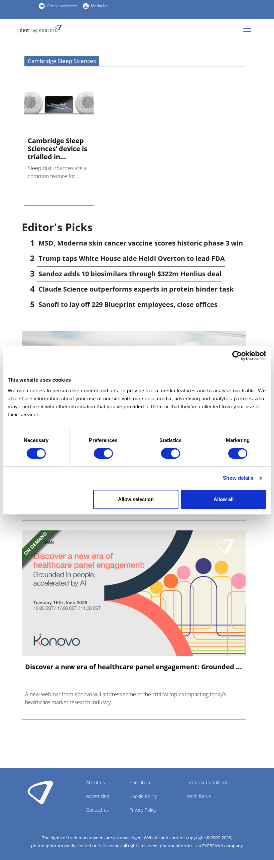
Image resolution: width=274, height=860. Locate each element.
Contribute (140, 782)
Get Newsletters (62, 6)
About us (95, 782)
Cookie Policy (143, 796)
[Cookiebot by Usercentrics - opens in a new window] (237, 356)
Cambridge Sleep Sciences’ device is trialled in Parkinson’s (57, 149)
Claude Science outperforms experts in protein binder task (136, 289)
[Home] (42, 29)
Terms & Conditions (207, 782)
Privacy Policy (142, 810)
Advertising (97, 796)
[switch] (103, 453)
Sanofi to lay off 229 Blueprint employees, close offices (128, 304)
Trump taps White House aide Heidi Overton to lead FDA (131, 258)
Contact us (97, 810)
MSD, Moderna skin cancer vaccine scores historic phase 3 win (140, 243)
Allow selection (136, 499)
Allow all (224, 499)
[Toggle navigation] (249, 28)
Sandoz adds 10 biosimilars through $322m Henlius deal (130, 273)
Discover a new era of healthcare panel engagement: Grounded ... (133, 667)
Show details (238, 478)
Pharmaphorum (40, 792)
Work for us (199, 796)
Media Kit (99, 6)
